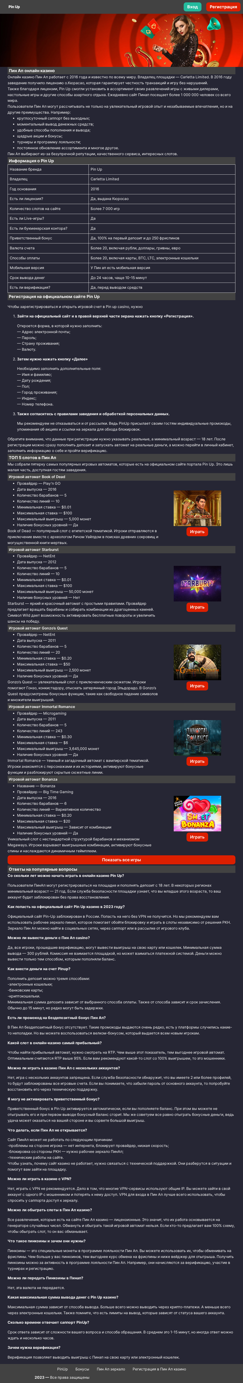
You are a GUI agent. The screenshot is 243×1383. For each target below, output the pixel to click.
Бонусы (82, 1369)
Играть (197, 531)
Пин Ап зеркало (111, 1369)
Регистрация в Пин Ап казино (159, 1369)
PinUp (62, 1369)
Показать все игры (121, 859)
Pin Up (14, 7)
